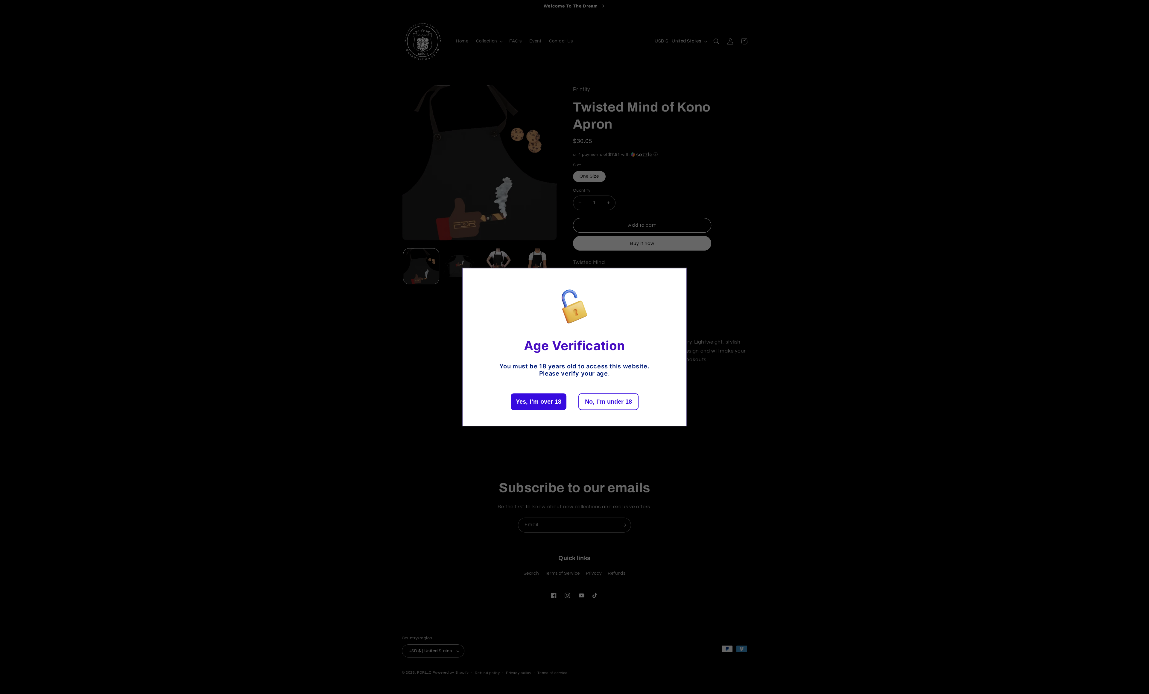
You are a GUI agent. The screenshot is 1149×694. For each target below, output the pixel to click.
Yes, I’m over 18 (538, 401)
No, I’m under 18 (608, 401)
